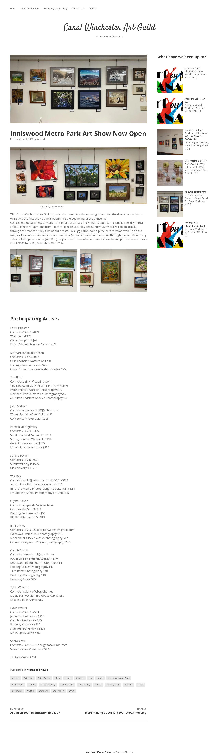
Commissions (78, 8)
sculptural (17, 690)
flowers (79, 678)
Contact (92, 8)
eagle (68, 678)
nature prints (67, 684)
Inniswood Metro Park (118, 678)
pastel (98, 684)
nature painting (48, 684)
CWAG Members (28, 8)
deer (57, 678)
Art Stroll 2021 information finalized (35, 712)
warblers (43, 690)
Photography (113, 684)
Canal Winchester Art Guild (109, 27)
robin (140, 684)
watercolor (58, 690)
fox (90, 678)
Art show (28, 678)
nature (32, 684)
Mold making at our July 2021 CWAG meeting (115, 712)
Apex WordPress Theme (99, 752)
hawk (100, 678)
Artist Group (44, 678)
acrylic (15, 678)
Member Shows (37, 670)
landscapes (17, 684)
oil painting (84, 684)
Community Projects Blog (55, 8)
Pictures (128, 684)
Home (13, 8)
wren (71, 690)
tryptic (30, 690)
